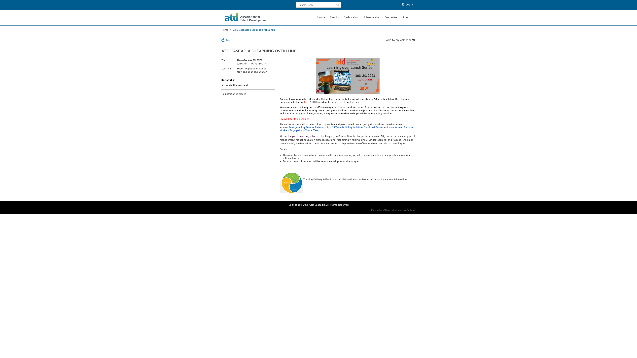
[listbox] (401, 40)
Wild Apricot (388, 210)
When (224, 60)
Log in (409, 4)
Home (224, 29)
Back (229, 40)
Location (226, 68)
